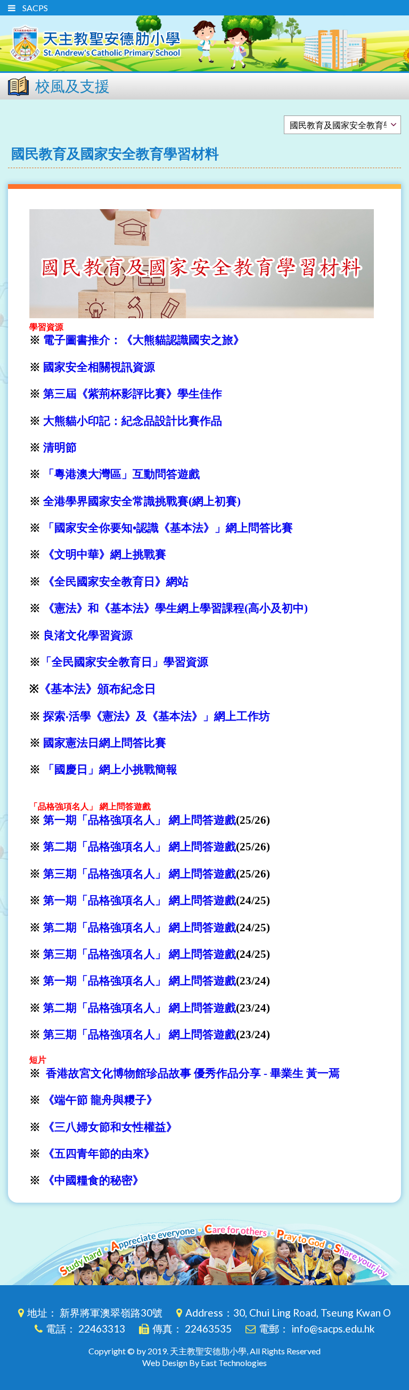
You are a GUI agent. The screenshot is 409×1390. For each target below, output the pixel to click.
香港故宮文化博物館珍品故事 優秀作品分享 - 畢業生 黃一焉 (193, 1073)
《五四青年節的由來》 (99, 1153)
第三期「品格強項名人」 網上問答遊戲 (139, 873)
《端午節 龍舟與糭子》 (100, 1100)
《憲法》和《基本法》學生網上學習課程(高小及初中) (175, 608)
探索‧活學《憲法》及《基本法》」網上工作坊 (156, 716)
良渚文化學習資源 (88, 635)
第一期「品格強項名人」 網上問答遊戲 (139, 820)
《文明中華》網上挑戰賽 (104, 554)
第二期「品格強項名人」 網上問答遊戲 (139, 846)
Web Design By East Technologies (204, 1363)
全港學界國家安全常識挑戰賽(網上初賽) (142, 501)
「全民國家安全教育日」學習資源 (124, 662)
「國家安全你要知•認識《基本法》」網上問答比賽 (168, 528)
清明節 (60, 447)
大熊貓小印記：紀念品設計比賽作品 (132, 421)
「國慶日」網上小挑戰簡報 (110, 769)
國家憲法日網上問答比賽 (104, 743)
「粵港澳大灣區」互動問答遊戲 (121, 474)
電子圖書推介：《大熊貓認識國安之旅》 (143, 340)
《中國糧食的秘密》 (93, 1180)
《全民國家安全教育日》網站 (116, 581)
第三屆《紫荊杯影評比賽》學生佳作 (132, 393)
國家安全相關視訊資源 (99, 367)
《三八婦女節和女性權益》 (110, 1127)
